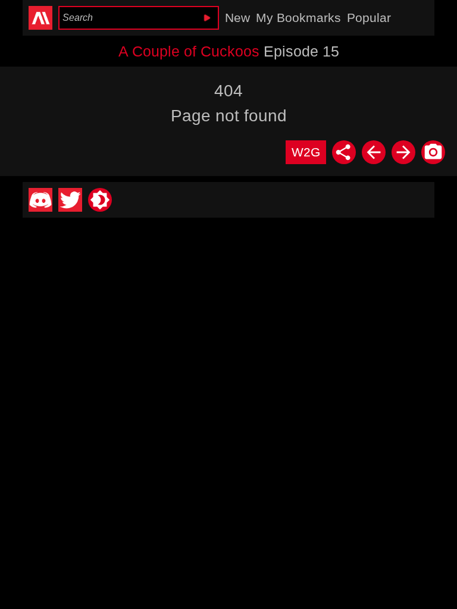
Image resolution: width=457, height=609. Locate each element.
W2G (306, 152)
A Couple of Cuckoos (188, 51)
